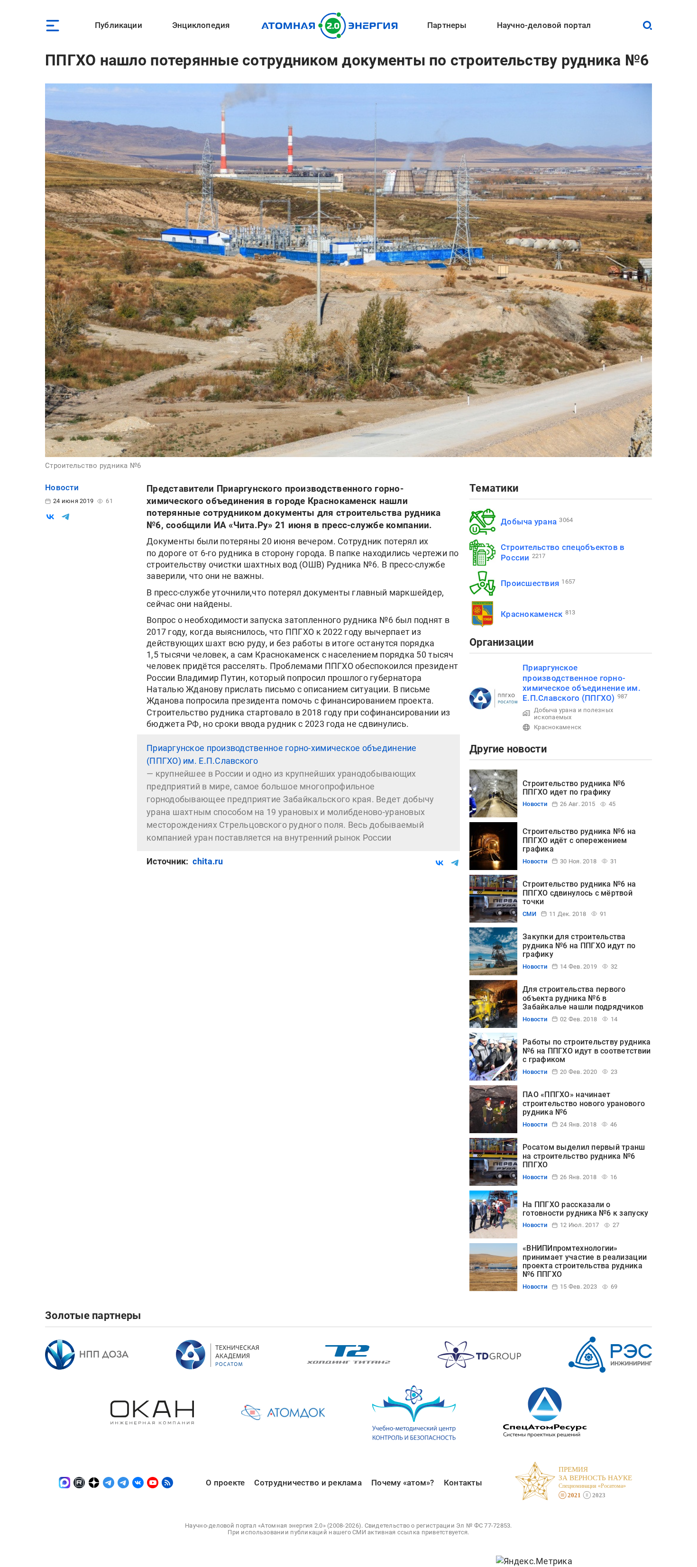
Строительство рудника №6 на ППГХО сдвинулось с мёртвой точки (579, 893)
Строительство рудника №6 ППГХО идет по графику (574, 788)
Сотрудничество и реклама (307, 1482)
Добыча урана (529, 521)
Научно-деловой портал (544, 25)
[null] (50, 517)
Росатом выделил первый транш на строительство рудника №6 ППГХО (584, 1156)
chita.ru (208, 861)
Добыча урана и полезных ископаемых (573, 713)
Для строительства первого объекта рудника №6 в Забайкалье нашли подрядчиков (583, 998)
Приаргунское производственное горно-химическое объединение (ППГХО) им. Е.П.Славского (282, 754)
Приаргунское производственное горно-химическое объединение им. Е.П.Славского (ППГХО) (582, 683)
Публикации (118, 25)
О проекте (225, 1482)
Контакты (463, 1482)
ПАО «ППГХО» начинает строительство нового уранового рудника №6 (584, 1103)
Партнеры (447, 25)
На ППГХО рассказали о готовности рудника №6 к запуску (585, 1209)
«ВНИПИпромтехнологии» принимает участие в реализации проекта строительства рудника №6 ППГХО (585, 1261)
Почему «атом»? (402, 1482)
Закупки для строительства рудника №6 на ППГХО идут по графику (579, 945)
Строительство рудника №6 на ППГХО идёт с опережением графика (579, 840)
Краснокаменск (532, 614)
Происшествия (530, 583)
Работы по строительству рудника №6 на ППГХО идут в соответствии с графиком (587, 1050)
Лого (332, 25)
